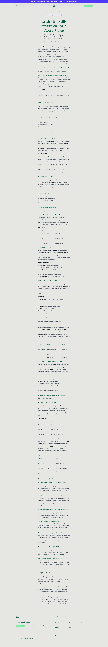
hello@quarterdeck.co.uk (31, 625)
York (56, 632)
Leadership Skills (43, 46)
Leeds (56, 625)
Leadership (44, 619)
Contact (69, 627)
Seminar (48, 5)
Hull (55, 635)
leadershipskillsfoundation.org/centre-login (57, 104)
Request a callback (89, 5)
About (17, 5)
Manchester (57, 622)
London (56, 619)
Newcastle (57, 627)
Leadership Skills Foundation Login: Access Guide (56, 11)
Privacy (82, 619)
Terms (82, 622)
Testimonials (70, 625)
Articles (43, 11)
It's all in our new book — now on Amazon (54, 1)
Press (69, 622)
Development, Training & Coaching (54, 15)
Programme (59, 5)
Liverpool (57, 630)
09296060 (32, 638)
